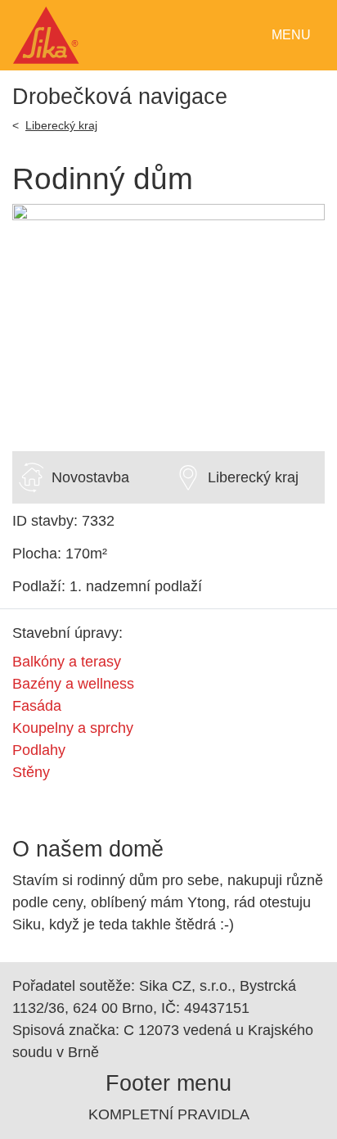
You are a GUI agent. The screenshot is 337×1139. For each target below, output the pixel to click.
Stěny (31, 772)
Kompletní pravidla (168, 1114)
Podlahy (38, 750)
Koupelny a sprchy (72, 728)
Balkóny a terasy (66, 661)
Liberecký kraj (61, 125)
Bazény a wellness (73, 684)
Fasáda (36, 706)
